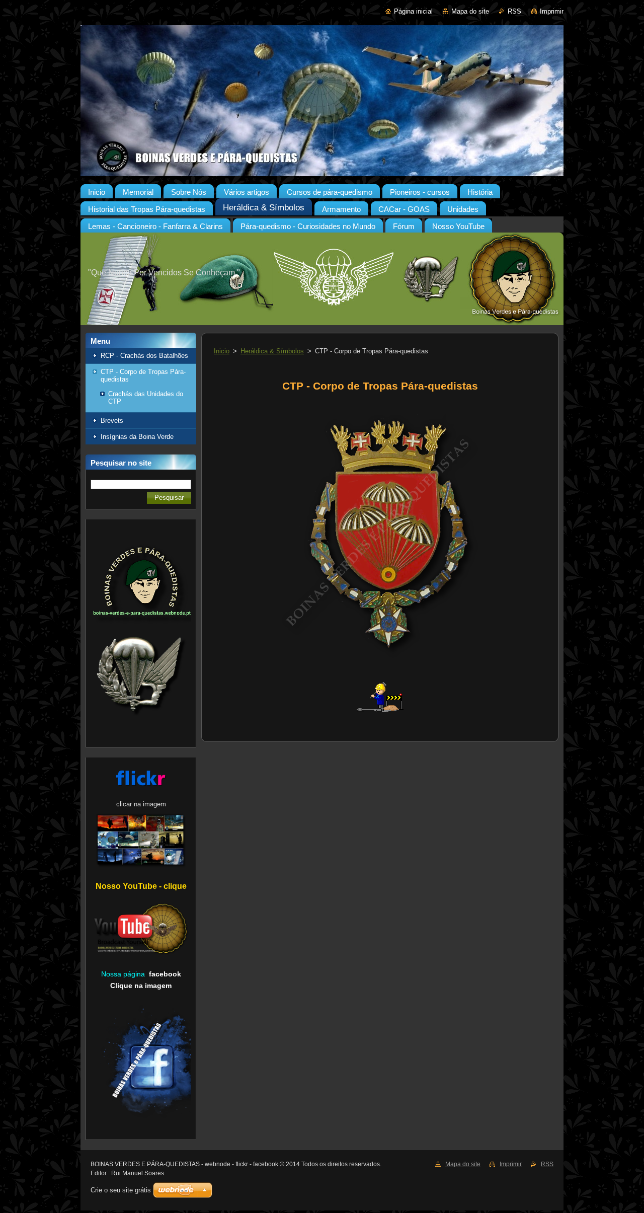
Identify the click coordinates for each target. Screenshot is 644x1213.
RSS (514, 11)
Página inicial (413, 11)
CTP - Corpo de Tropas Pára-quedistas (143, 375)
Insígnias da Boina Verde (137, 436)
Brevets (112, 420)
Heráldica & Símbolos (272, 351)
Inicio (221, 351)
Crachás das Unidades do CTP (145, 397)
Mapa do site (470, 11)
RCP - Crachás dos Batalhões (144, 355)
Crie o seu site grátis (121, 1190)
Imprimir (552, 11)
